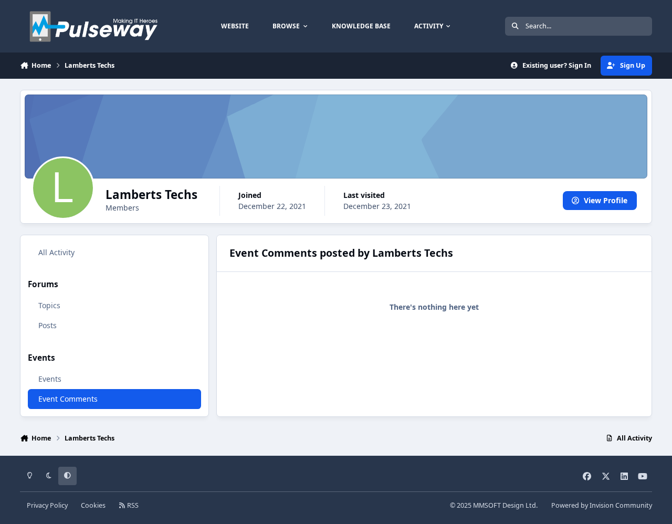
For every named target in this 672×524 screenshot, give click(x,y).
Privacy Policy (47, 505)
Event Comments (68, 399)
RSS (132, 505)
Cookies (93, 505)
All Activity (56, 252)
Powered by (601, 505)
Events (49, 379)
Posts (47, 325)
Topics (49, 305)
